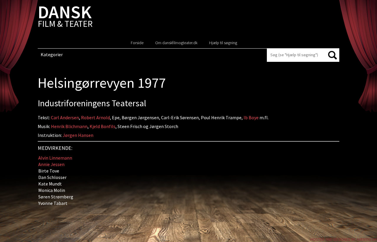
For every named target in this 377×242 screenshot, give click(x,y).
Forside (137, 42)
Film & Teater (65, 17)
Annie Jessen (51, 164)
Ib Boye (251, 117)
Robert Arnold (95, 117)
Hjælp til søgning (223, 42)
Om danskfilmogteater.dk (176, 42)
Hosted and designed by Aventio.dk (343, 239)
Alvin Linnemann (55, 158)
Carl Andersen (65, 117)
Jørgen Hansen (78, 135)
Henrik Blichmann (69, 126)
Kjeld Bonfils (102, 126)
